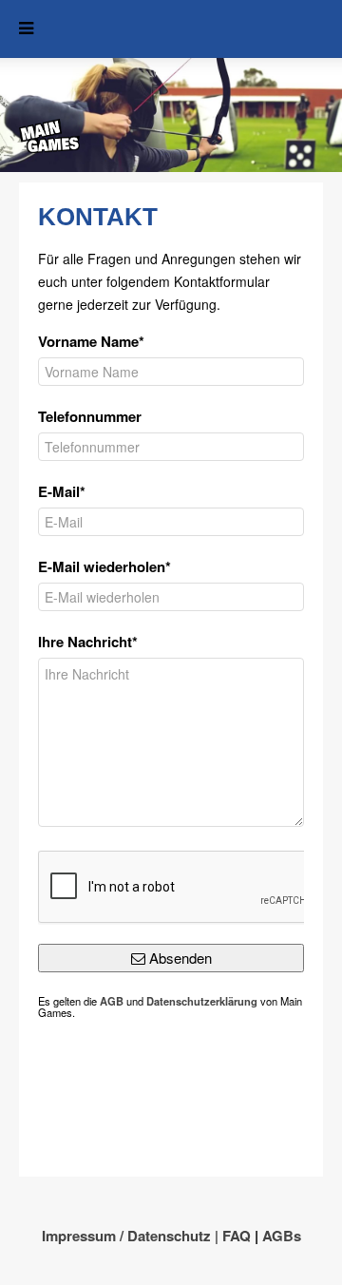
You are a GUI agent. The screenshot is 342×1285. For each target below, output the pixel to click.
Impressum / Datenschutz (126, 1235)
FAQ (236, 1235)
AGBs (281, 1235)
